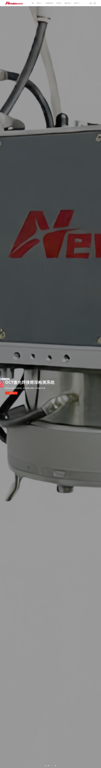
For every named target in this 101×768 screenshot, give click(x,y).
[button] (45, 765)
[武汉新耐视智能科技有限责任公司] (14, 3)
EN (94, 3)
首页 (33, 3)
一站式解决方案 (48, 3)
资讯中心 (76, 3)
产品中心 (38, 3)
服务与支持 (67, 3)
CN (90, 3)
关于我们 (58, 3)
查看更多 (11, 393)
